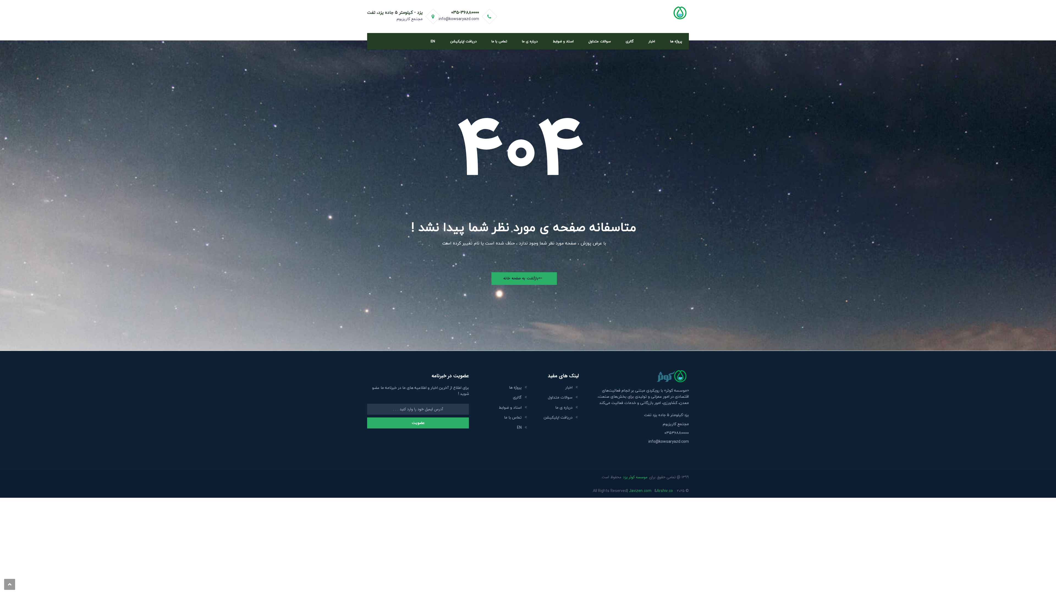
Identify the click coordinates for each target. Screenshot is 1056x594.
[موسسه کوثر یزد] (659, 12)
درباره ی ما (530, 41)
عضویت (418, 423)
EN (433, 41)
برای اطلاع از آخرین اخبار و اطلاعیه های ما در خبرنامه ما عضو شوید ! (420, 391)
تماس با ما (499, 41)
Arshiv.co (665, 491)
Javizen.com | (639, 491)
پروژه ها (676, 41)
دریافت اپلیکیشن (463, 41)
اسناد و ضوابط (563, 41)
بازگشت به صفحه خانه (520, 278)
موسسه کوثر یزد (635, 477)
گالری (630, 41)
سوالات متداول (599, 41)
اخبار (651, 41)
